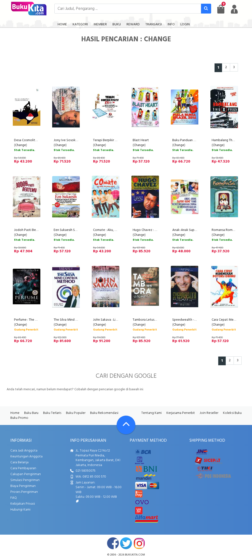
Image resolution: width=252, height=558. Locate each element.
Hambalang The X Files (228, 140)
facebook (113, 543)
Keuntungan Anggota (26, 456)
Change (20, 145)
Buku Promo (19, 418)
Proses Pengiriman (24, 492)
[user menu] (234, 9)
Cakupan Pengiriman (25, 474)
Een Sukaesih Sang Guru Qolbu (76, 230)
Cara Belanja (19, 462)
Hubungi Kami (20, 510)
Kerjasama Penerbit (180, 413)
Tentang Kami (151, 413)
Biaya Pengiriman (23, 486)
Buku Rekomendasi (104, 413)
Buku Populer (75, 413)
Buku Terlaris (52, 413)
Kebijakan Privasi (22, 504)
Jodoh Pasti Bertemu (29, 230)
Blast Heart (141, 140)
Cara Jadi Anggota (23, 450)
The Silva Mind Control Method (77, 320)
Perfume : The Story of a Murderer (39, 320)
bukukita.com (135, 555)
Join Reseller (209, 413)
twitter (126, 543)
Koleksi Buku (232, 413)
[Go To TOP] (126, 425)
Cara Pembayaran (23, 468)
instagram (139, 543)
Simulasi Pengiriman (25, 480)
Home (14, 413)
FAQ (13, 498)
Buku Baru (31, 413)
